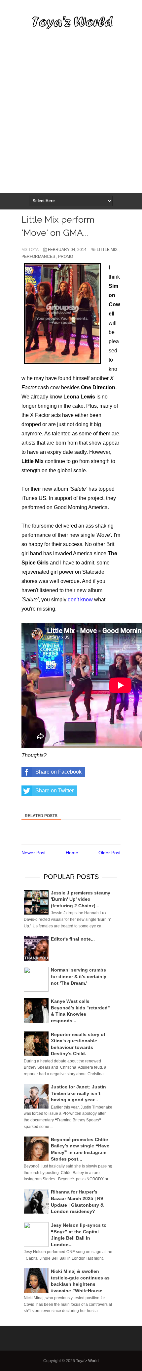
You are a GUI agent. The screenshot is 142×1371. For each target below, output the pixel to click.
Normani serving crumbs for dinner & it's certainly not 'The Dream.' (78, 976)
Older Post (109, 852)
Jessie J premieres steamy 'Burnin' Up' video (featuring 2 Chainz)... (80, 899)
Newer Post (33, 852)
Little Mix (107, 249)
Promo (65, 256)
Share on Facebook (58, 772)
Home (72, 852)
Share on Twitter (54, 790)
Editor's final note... (73, 939)
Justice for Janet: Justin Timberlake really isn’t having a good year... (78, 1093)
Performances (38, 256)
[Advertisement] (71, 118)
